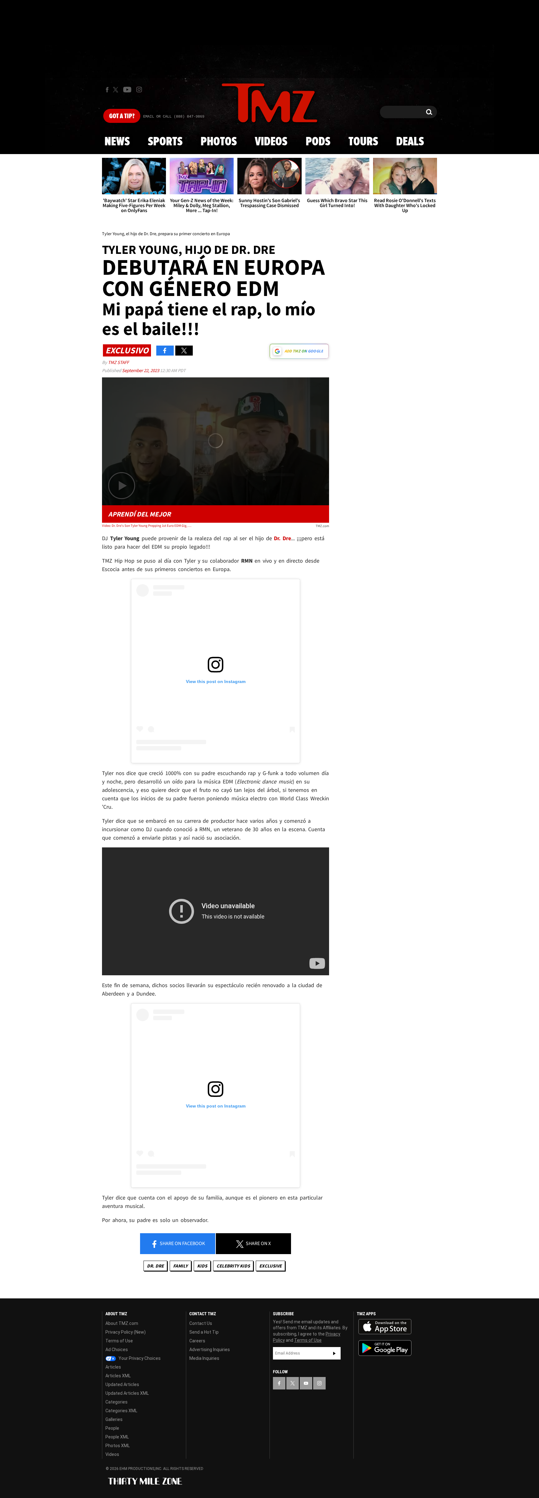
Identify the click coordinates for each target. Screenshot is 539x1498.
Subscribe (334, 1353)
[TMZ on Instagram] (139, 89)
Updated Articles (122, 1384)
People (112, 1428)
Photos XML (117, 1445)
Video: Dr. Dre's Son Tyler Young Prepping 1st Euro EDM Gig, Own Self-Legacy (147, 525)
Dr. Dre (155, 1266)
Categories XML (121, 1410)
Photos (219, 141)
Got (121, 116)
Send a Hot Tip (204, 1332)
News (117, 141)
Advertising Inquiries (209, 1349)
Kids (202, 1266)
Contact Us (200, 1323)
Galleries (114, 1419)
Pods (318, 141)
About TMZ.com (121, 1323)
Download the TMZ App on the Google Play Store (384, 1348)
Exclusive (270, 1266)
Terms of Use (119, 1340)
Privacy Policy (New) (125, 1332)
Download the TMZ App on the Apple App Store (384, 1327)
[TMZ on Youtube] (127, 89)
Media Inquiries (204, 1358)
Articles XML (118, 1375)
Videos (271, 141)
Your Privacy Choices (139, 1358)
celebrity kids (233, 1266)
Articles (113, 1367)
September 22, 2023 (141, 370)
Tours (363, 141)
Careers (197, 1340)
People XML (117, 1436)
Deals (410, 141)
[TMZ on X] (116, 89)
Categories (116, 1401)
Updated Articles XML (127, 1393)
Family (180, 1266)
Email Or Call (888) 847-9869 (173, 116)
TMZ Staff (118, 362)
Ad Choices (116, 1349)
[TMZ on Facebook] (107, 89)
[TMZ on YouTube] (306, 1383)
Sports (165, 141)
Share (182, 1243)
